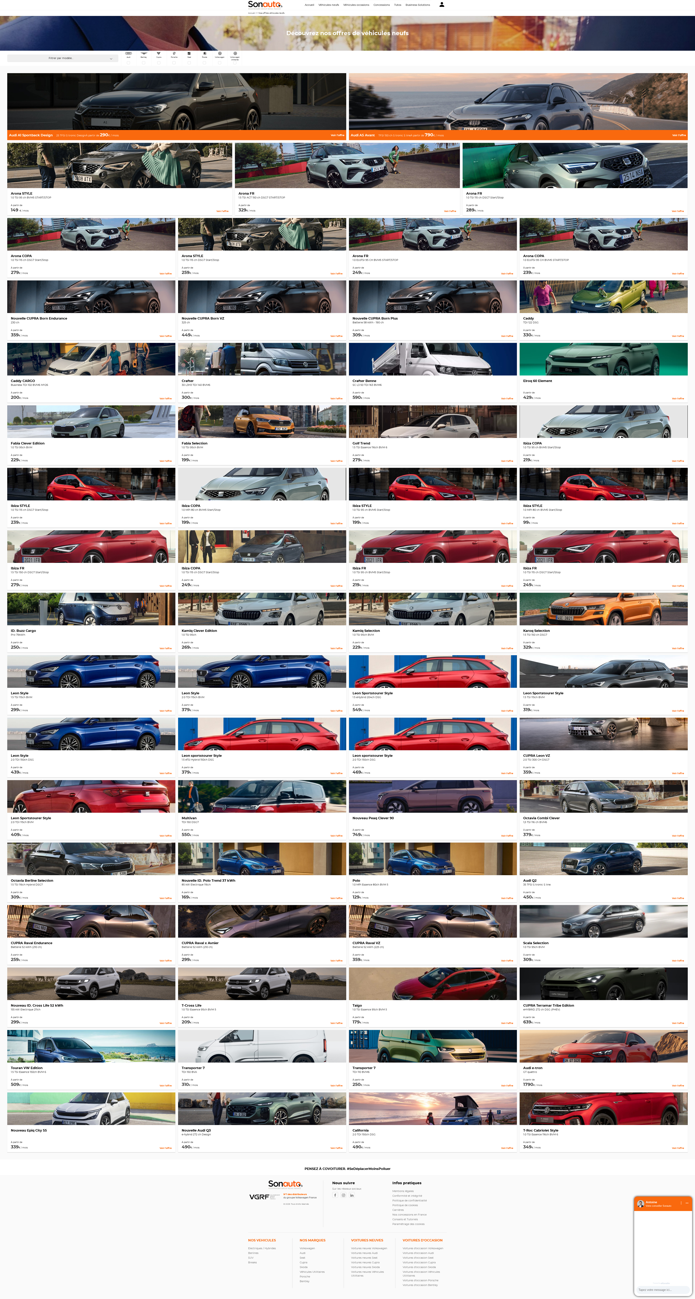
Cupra (303, 1262)
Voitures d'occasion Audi (418, 1253)
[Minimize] (687, 1203)
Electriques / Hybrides (262, 1248)
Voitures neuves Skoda (365, 1267)
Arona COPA (21, 256)
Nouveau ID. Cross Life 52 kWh (37, 1005)
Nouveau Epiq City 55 (29, 1130)
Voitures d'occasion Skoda (419, 1267)
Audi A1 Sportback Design (31, 135)
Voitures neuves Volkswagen (369, 1248)
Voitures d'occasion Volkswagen (423, 1248)
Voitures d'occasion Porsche (420, 1280)
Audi (303, 1253)
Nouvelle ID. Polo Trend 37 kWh (208, 880)
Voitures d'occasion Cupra (419, 1262)
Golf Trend (361, 443)
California (361, 1130)
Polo (356, 880)
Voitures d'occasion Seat (418, 1258)
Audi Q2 (530, 880)
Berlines (253, 1253)
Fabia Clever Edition (28, 443)
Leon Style (19, 693)
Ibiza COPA (532, 443)
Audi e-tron (532, 1068)
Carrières (398, 1210)
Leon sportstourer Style (202, 755)
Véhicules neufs (329, 5)
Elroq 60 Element (537, 381)
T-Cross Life (191, 1005)
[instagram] (345, 1195)
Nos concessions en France (409, 1215)
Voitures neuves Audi (364, 1253)
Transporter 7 (193, 1068)
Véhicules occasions (356, 5)
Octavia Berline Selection (32, 880)
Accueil (309, 5)
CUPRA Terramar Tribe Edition (548, 1005)
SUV (251, 1258)
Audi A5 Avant (363, 135)
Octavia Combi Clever (541, 818)
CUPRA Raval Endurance (31, 943)
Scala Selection (536, 943)
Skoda (304, 1267)
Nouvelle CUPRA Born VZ (203, 318)
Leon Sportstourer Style (373, 693)
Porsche (305, 1276)
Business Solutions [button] (418, 5)
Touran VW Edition (27, 1068)
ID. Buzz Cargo (23, 631)
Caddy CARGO (23, 381)
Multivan (189, 818)
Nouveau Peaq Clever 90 (373, 818)
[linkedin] (353, 1195)
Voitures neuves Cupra (365, 1262)
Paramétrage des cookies (408, 1224)
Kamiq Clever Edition (199, 631)
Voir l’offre (337, 135)
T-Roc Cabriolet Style (540, 1130)
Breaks (252, 1262)
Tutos (397, 5)
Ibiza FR (17, 568)
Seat (302, 1258)
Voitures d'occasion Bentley (420, 1285)
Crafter (188, 381)
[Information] (681, 1203)
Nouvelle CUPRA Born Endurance (39, 318)
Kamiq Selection (366, 631)
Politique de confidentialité (409, 1200)
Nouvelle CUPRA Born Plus (375, 318)
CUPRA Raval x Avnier (200, 943)
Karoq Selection (536, 631)
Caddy (528, 318)
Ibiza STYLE (20, 506)
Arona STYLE (21, 193)
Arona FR (246, 193)
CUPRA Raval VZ (366, 943)
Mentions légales (403, 1191)
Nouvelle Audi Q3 (196, 1130)
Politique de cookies (405, 1205)
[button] (442, 5)
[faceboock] (336, 1195)
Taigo (357, 1005)
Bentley (304, 1281)
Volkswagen (307, 1248)
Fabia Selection (194, 443)
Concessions (382, 5)
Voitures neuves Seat (364, 1258)
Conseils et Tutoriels (405, 1219)
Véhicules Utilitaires (312, 1272)
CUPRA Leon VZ (536, 755)
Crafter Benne (364, 381)
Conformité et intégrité (407, 1196)
